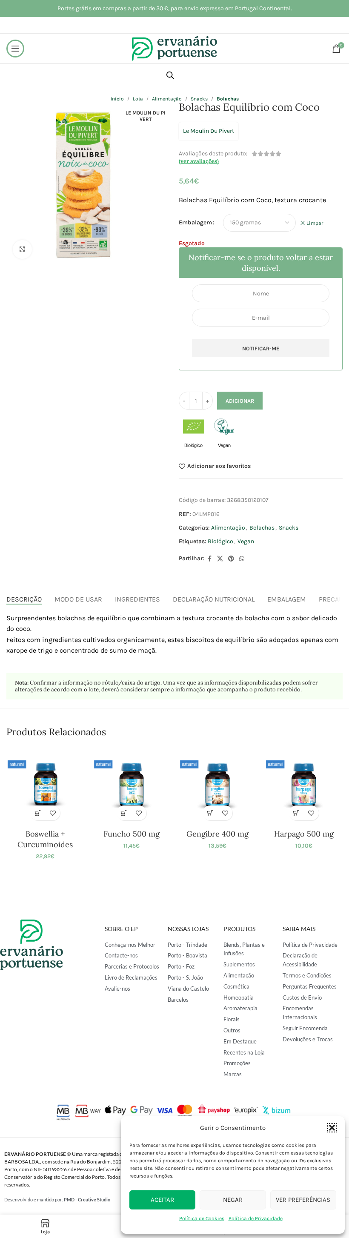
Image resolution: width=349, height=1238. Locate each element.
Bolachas (262, 527)
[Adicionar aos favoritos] (52, 812)
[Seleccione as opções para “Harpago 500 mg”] (296, 812)
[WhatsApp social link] (242, 559)
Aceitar (162, 1200)
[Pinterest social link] (231, 559)
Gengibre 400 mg (217, 834)
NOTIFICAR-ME (261, 348)
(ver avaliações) (199, 161)
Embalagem (195, 222)
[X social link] (220, 559)
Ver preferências (303, 1200)
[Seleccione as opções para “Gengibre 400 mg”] (210, 812)
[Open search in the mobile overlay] (170, 75)
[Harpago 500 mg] (303, 786)
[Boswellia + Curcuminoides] (45, 786)
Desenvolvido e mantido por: (57, 1199)
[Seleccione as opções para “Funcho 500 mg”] (124, 812)
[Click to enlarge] (22, 249)
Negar (233, 1200)
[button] (332, 1127)
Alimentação (228, 527)
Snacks (288, 527)
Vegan (245, 541)
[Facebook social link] (209, 559)
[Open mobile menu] (15, 48)
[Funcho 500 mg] (131, 786)
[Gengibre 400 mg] (217, 786)
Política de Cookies (201, 1218)
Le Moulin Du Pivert (208, 131)
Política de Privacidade (256, 1218)
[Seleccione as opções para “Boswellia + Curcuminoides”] (37, 812)
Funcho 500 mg (131, 834)
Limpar (314, 223)
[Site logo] (174, 48)
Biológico (220, 541)
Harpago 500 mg (304, 834)
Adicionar (240, 401)
